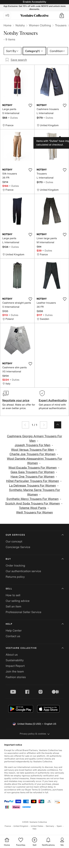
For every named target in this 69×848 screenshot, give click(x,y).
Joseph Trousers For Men (32, 445)
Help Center (14, 630)
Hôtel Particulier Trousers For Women (32, 481)
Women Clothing (40, 25)
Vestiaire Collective (21, 648)
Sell (9, 588)
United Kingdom (20, 826)
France (8, 826)
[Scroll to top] (57, 424)
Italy (34, 828)
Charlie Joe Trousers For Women (33, 454)
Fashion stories (16, 677)
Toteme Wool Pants (32, 508)
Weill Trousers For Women (34, 512)
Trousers (61, 25)
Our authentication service (23, 571)
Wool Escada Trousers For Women (32, 467)
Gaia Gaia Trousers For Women (32, 472)
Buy (8, 559)
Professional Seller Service (23, 612)
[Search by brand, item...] (7, 15)
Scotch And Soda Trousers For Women (32, 503)
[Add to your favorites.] (30, 105)
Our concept (14, 541)
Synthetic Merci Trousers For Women (32, 499)
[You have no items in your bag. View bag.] (61, 15)
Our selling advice (18, 601)
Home (7, 25)
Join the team (15, 671)
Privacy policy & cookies (33, 733)
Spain (59, 826)
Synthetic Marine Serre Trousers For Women (34, 492)
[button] (61, 15)
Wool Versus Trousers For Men (32, 450)
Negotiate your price (15, 400)
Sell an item (13, 606)
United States (37, 826)
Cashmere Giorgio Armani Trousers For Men (34, 438)
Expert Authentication (53, 400)
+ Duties (13, 117)
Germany (50, 826)
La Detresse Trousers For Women (32, 485)
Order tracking (15, 565)
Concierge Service (18, 547)
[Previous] (25, 424)
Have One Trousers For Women (32, 476)
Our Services (15, 534)
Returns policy (15, 577)
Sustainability (15, 660)
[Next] (43, 424)
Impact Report (15, 666)
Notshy (20, 25)
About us (12, 654)
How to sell (13, 595)
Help (9, 624)
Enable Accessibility (34, 2)
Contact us (13, 636)
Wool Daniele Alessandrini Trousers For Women (34, 461)
